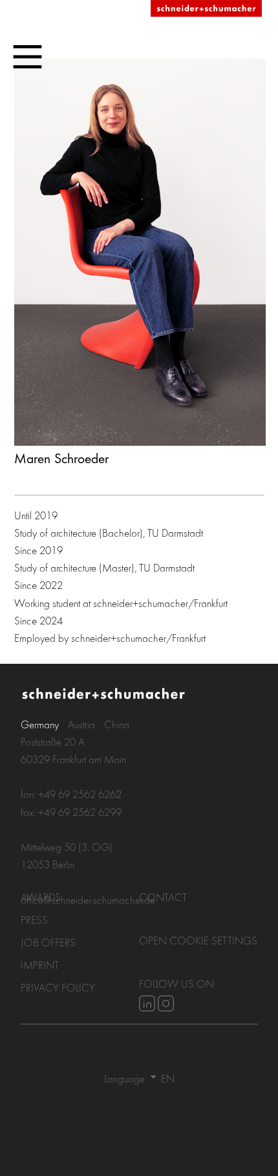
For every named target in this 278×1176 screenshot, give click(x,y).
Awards (41, 897)
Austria (81, 724)
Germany (40, 724)
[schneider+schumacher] (206, 9)
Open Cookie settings (198, 940)
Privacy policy (58, 987)
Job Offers (48, 942)
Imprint (40, 965)
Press (34, 919)
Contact (163, 897)
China (116, 724)
